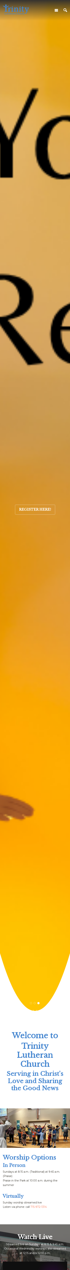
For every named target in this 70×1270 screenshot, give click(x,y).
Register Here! (35, 509)
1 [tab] (31, 1003)
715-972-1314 (38, 1207)
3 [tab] (38, 1003)
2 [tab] (35, 1003)
